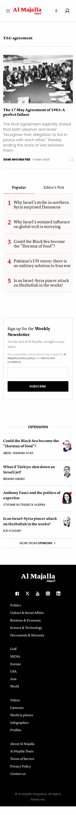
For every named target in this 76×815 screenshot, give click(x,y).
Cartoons (17, 707)
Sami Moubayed (16, 159)
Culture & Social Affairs (27, 612)
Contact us (18, 773)
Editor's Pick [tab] (53, 188)
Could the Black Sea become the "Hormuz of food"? (39, 243)
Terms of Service (22, 758)
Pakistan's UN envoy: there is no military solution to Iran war (42, 263)
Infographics (19, 722)
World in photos (21, 715)
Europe (15, 664)
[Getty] (38, 78)
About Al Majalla (22, 743)
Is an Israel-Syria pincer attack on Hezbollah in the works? (41, 283)
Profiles (15, 730)
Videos (15, 700)
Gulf (13, 648)
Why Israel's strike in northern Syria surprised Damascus (41, 204)
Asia (13, 679)
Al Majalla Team (22, 751)
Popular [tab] (19, 188)
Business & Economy (25, 620)
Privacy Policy (20, 766)
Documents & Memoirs (27, 635)
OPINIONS (38, 426)
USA (13, 671)
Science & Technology (26, 627)
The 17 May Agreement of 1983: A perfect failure (34, 112)
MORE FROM (36, 543)
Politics (15, 605)
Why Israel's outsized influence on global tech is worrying (42, 224)
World (14, 686)
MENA (15, 656)
